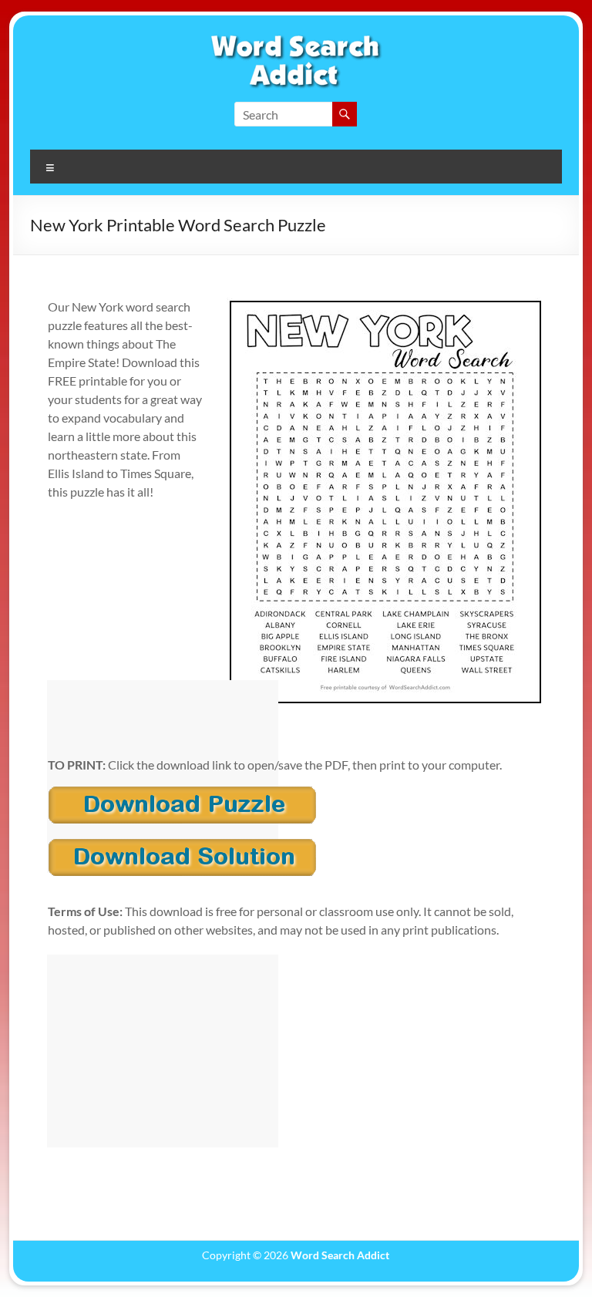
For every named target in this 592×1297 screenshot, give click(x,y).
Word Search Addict (340, 1255)
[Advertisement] (162, 776)
